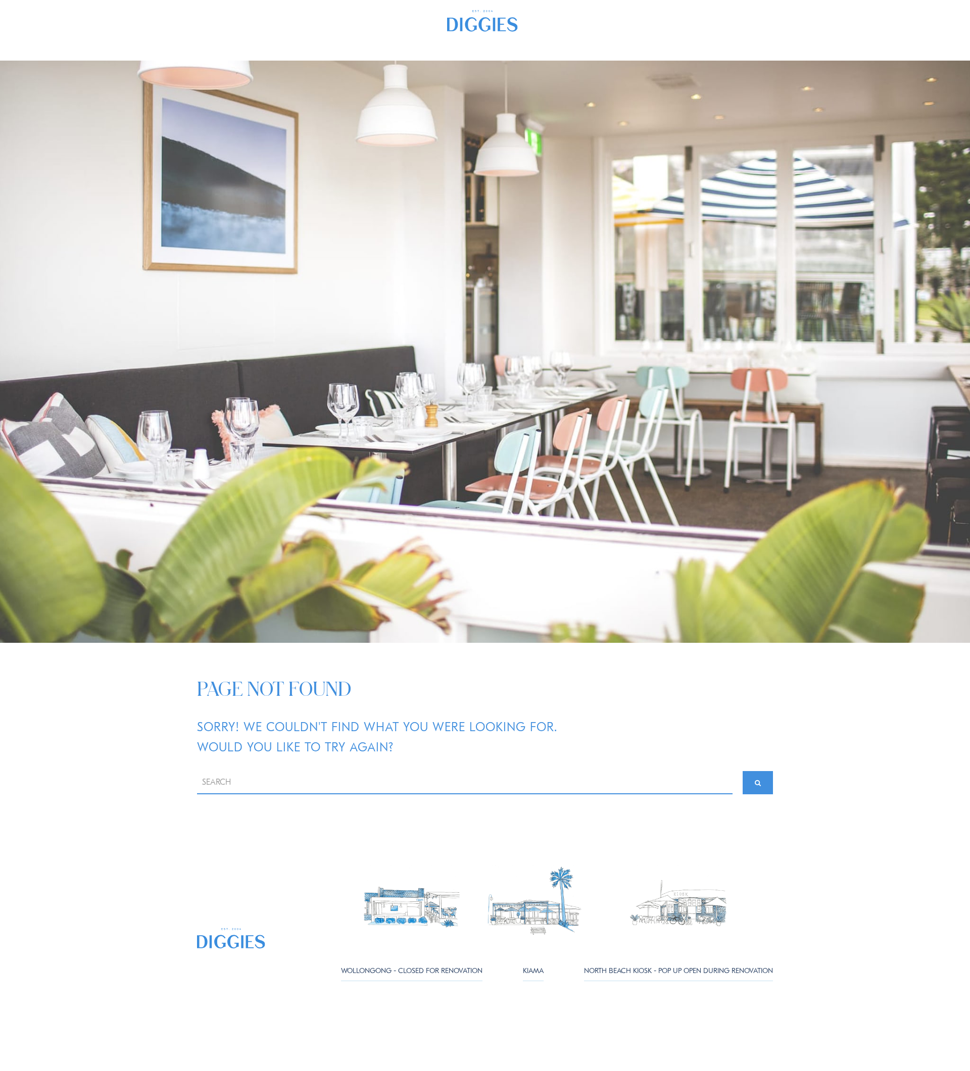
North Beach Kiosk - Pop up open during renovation (678, 970)
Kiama (533, 970)
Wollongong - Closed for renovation (411, 970)
